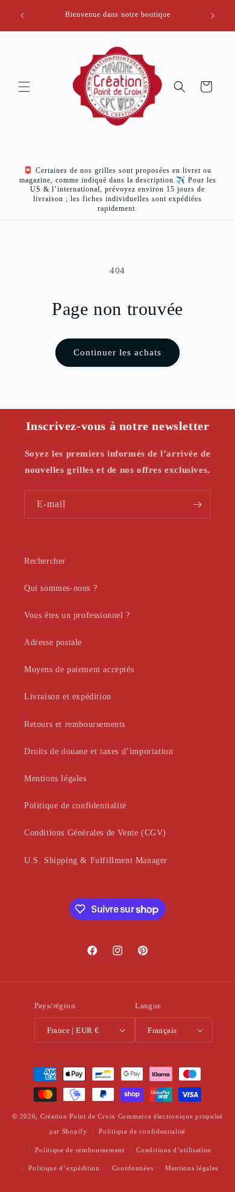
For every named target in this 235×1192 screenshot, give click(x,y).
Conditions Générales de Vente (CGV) (95, 832)
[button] (24, 86)
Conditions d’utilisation (174, 1149)
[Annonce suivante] (212, 15)
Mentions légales (55, 778)
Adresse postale (53, 642)
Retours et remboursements (74, 724)
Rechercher (45, 561)
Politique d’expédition (63, 1168)
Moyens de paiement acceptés (79, 669)
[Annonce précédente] (22, 15)
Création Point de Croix (78, 1116)
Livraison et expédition (67, 696)
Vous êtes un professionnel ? (77, 615)
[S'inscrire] (197, 504)
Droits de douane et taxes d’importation (98, 751)
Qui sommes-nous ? (60, 588)
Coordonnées (133, 1168)
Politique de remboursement (79, 1149)
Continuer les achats (117, 352)
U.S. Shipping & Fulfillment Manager (96, 860)
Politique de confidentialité (75, 805)
